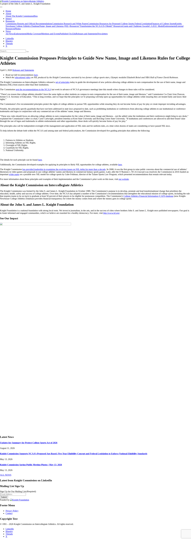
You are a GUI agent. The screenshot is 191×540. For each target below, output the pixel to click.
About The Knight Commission (20, 16)
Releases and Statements (86, 34)
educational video (22, 77)
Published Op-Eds (68, 34)
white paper (14, 174)
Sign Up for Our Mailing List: (18, 491)
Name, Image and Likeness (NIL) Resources (59, 26)
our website (124, 179)
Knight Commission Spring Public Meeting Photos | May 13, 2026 (31, 464)
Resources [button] (10, 21)
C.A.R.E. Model (156, 26)
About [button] (8, 13)
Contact (9, 513)
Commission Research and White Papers (70, 23)
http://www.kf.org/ (111, 213)
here (36, 75)
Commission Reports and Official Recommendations (29, 23)
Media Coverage (34, 34)
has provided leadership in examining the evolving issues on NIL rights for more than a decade (64, 169)
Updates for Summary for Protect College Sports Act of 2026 (28, 442)
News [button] (8, 31)
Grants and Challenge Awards (135, 26)
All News (10, 34)
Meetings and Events (50, 34)
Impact (9, 18)
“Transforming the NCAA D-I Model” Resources (100, 26)
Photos (18, 28)
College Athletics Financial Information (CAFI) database (148, 196)
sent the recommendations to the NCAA (33, 89)
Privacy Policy (12, 511)
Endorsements (170, 26)
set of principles (62, 82)
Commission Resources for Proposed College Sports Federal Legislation (119, 23)
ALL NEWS (5, 475)
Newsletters (102, 34)
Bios (36, 16)
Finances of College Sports (163, 23)
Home (8, 11)
